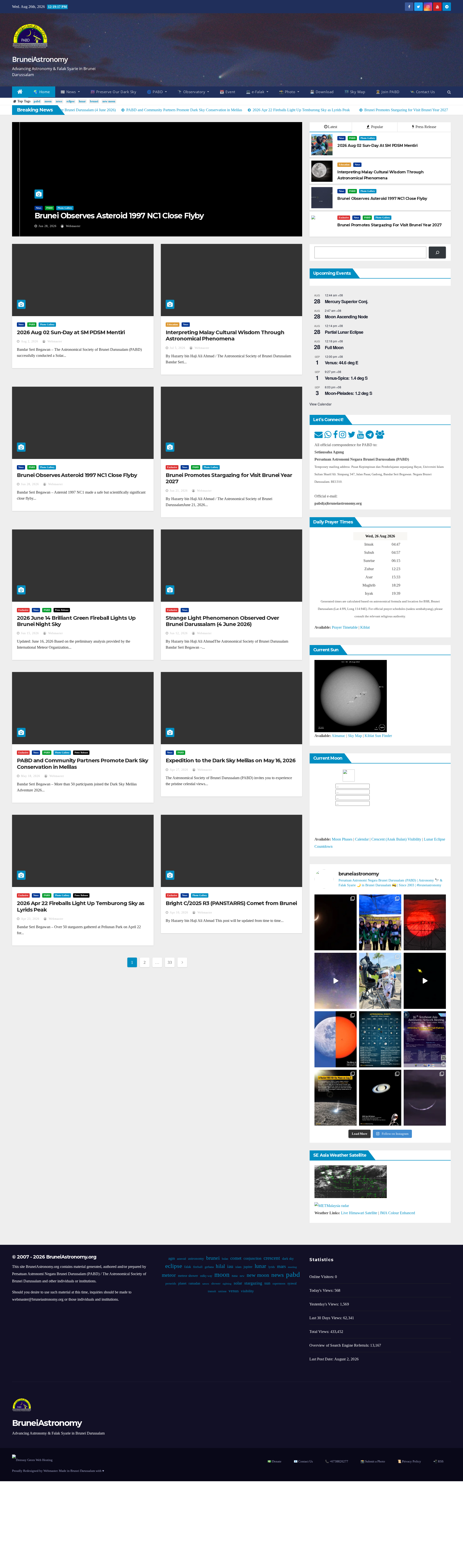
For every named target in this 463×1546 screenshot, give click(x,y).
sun (267, 1283)
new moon (108, 101)
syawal (291, 1283)
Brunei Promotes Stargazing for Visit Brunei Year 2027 (229, 478)
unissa (222, 1291)
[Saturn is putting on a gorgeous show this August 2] (425, 981)
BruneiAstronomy (40, 59)
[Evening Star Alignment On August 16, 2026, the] (335, 922)
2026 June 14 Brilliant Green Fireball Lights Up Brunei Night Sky (76, 621)
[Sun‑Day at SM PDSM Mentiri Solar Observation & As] (335, 1039)
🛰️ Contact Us (422, 91)
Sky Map (355, 736)
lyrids (271, 1267)
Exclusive (344, 217)
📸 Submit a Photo (373, 1461)
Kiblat (365, 627)
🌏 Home (42, 91)
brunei (94, 101)
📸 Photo (287, 91)
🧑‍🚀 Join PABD (388, 91)
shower (215, 1283)
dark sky (287, 1258)
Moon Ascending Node (346, 316)
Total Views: (319, 1332)
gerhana (208, 1267)
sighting (226, 1283)
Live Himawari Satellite (359, 1213)
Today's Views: (321, 1290)
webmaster (65, 226)
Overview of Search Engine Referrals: (339, 1345)
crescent (271, 1258)
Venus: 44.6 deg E (341, 362)
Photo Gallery (57, 208)
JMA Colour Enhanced (397, 1213)
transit (212, 1291)
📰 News (69, 91)
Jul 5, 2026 (177, 348)
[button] (449, 92)
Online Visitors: (322, 1277)
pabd (37, 101)
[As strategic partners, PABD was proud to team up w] (380, 922)
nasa (235, 1276)
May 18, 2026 (30, 776)
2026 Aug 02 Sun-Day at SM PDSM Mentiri (71, 332)
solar (237, 1283)
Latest (332, 127)
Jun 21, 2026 (179, 490)
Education (344, 164)
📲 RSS (438, 1461)
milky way (206, 1276)
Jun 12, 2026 (179, 633)
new (242, 1276)
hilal (220, 1266)
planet (182, 1283)
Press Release (425, 127)
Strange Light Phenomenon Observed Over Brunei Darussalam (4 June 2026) (222, 621)
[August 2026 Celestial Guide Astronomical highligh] (380, 1039)
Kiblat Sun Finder (378, 736)
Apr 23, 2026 (30, 918)
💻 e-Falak (256, 91)
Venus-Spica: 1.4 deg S (346, 378)
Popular (376, 127)
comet (235, 1258)
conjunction (252, 1258)
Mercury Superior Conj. (346, 301)
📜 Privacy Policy (409, 1461)
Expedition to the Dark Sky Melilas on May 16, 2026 (230, 760)
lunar (82, 101)
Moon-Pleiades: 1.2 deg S (348, 393)
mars (281, 1266)
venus (234, 1291)
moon (48, 101)
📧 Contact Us (303, 1461)
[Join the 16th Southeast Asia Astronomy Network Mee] (425, 1039)
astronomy (196, 1258)
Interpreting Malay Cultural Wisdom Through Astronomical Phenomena (225, 335)
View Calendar (320, 404)
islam (238, 1267)
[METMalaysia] (331, 1205)
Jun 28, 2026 (40, 226)
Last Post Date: (321, 1359)
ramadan (194, 1283)
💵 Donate (274, 1461)
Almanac (338, 736)
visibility (247, 1291)
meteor (169, 1275)
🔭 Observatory (191, 91)
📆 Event (227, 91)
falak (187, 1267)
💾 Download (322, 91)
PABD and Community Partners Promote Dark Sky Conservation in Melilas (82, 763)
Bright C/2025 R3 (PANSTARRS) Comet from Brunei (231, 903)
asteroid (181, 1258)
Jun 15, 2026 (30, 633)
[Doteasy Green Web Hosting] (32, 1459)
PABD (42, 208)
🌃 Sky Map (354, 91)
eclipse (71, 101)
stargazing (253, 1283)
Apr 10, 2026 (179, 912)
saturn (205, 1283)
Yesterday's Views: (324, 1304)
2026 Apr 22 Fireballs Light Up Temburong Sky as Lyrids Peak (80, 906)
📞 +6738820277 (336, 1461)
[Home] (20, 92)
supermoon (278, 1283)
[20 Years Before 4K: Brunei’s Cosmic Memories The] (380, 1098)
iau (230, 1266)
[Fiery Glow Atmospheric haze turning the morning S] (425, 922)
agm (171, 1258)
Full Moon (334, 347)
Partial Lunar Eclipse (344, 332)
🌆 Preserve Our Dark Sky (113, 91)
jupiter (247, 1267)
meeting (292, 1267)
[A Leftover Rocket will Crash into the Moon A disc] (335, 1098)
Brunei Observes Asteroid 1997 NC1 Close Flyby (111, 215)
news (59, 101)
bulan (225, 1258)
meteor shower (188, 1276)
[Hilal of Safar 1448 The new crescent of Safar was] (425, 1098)
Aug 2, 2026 (29, 341)
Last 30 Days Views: (326, 1318)
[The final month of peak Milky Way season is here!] (335, 981)
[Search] (437, 252)
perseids (170, 1283)
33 (170, 962)
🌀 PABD (155, 91)
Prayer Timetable (345, 627)
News (31, 208)
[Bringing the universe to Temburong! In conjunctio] (380, 981)
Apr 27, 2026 (179, 769)
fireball (197, 1267)
